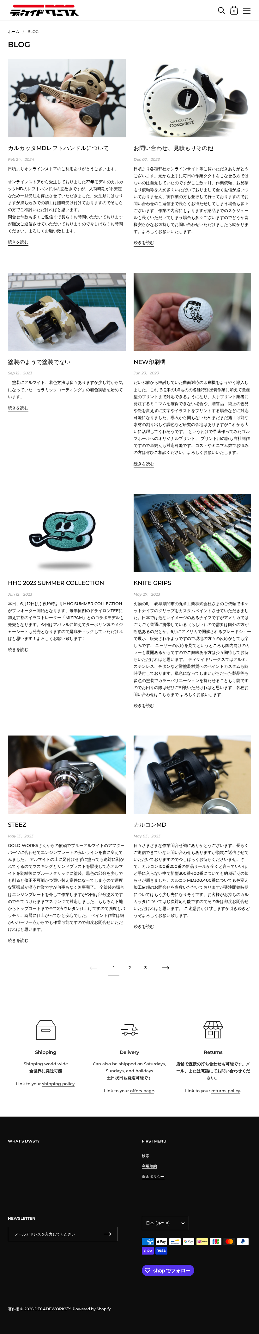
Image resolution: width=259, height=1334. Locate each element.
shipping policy (58, 1083)
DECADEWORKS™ (52, 1308)
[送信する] (107, 1234)
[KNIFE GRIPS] (192, 533)
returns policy (225, 1090)
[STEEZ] (67, 775)
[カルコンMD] (192, 775)
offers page (142, 1090)
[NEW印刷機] (192, 312)
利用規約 (149, 1166)
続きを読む (18, 241)
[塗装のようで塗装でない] (67, 312)
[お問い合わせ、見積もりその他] (192, 98)
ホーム (13, 31)
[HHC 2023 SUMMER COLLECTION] (67, 533)
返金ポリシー (153, 1176)
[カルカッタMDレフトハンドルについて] (67, 98)
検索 (145, 1155)
